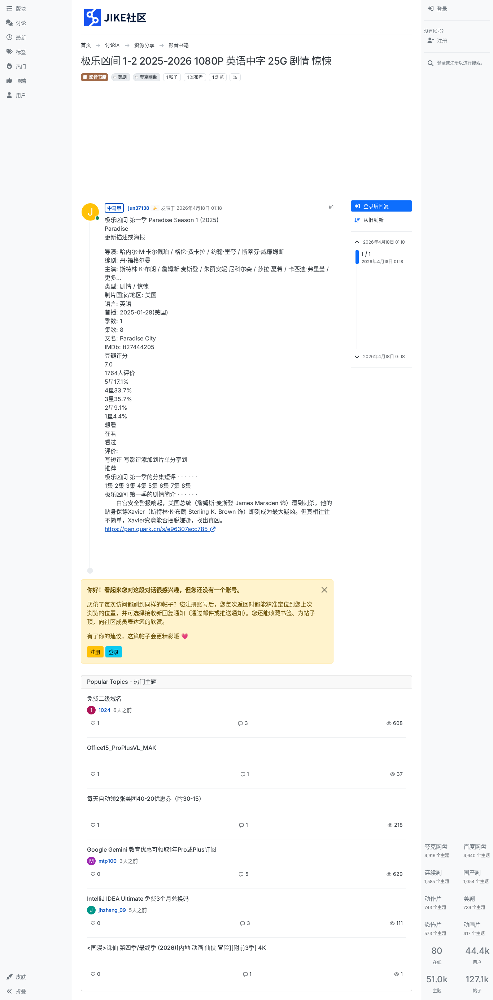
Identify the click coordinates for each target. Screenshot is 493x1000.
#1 (331, 207)
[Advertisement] (246, 141)
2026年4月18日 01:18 (199, 208)
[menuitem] (457, 8)
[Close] (324, 590)
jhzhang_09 (112, 910)
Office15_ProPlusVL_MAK (121, 747)
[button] (36, 977)
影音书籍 (97, 77)
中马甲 (114, 208)
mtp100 (108, 861)
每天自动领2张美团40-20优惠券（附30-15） (146, 798)
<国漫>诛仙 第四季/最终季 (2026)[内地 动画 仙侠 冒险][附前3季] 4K (176, 947)
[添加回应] (273, 547)
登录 (114, 652)
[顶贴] (287, 547)
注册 (95, 652)
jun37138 (138, 208)
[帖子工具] (327, 547)
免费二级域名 (104, 698)
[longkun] (91, 811)
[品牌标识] (116, 17)
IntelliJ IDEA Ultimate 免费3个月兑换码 (138, 898)
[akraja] (91, 760)
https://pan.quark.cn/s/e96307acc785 (156, 528)
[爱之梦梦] (91, 960)
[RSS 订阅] (235, 77)
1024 (104, 710)
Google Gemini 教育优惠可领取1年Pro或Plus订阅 (151, 849)
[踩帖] (312, 547)
